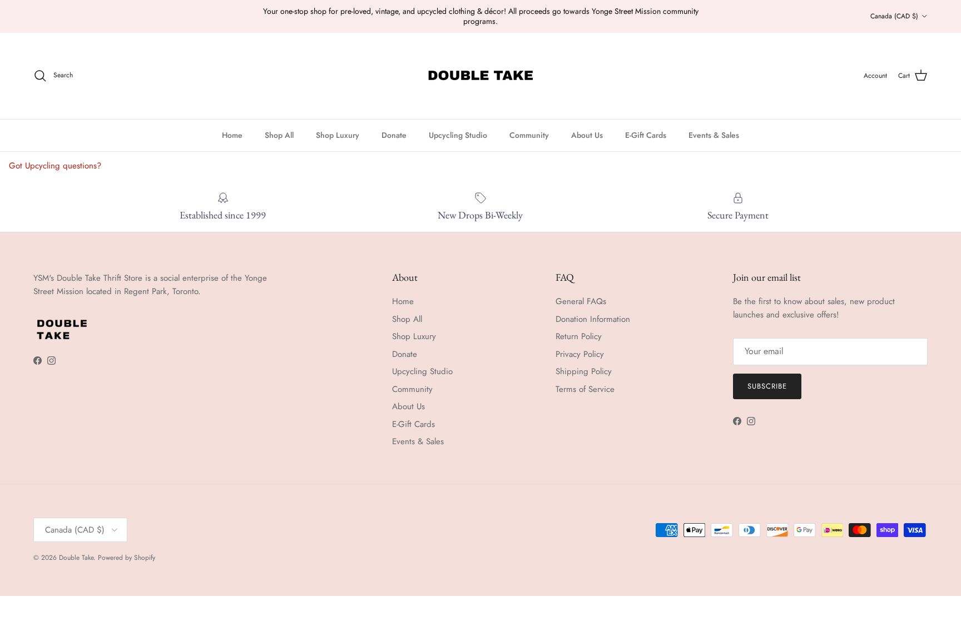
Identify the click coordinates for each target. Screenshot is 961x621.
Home (232, 135)
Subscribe (767, 386)
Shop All (279, 135)
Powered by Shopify (126, 558)
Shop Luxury (337, 135)
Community (529, 135)
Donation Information (593, 319)
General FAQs (581, 301)
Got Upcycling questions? (55, 166)
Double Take (76, 558)
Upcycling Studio (458, 135)
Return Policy (579, 336)
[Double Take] (480, 76)
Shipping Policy (584, 371)
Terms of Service (585, 389)
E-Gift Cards (645, 135)
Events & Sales (713, 135)
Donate (394, 135)
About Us (587, 135)
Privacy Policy (580, 354)
